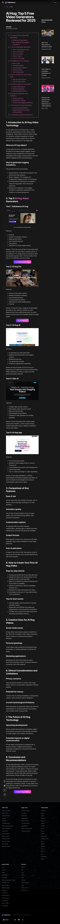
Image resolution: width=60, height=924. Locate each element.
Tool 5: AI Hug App (18, 58)
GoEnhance (43, 810)
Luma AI (43, 823)
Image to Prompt (24, 820)
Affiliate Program (25, 882)
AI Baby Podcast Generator (7, 825)
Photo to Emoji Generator (26, 828)
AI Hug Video (22, 198)
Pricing (22, 875)
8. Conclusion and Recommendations (21, 115)
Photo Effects (24, 815)
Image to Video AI (5, 833)
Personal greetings (18, 89)
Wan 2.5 (42, 849)
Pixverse (42, 851)
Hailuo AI (43, 820)
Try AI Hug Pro (22, 320)
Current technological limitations (23, 102)
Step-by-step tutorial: (19, 79)
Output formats (17, 70)
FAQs (22, 877)
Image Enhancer (24, 818)
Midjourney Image (5, 887)
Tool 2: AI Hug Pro (18, 52)
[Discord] (19, 919)
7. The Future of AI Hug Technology (21, 105)
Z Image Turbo (5, 900)
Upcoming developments (20, 108)
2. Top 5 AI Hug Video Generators (20, 47)
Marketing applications (20, 91)
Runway (42, 815)
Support (23, 867)
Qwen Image (4, 877)
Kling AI (43, 813)
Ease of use (16, 63)
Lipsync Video (5, 831)
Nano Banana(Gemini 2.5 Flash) (8, 880)
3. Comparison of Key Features (19, 61)
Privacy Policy (24, 890)
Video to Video (5, 813)
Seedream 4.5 (4, 892)
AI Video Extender (6, 838)
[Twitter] (22, 919)
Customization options (20, 68)
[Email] (15, 919)
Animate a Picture (5, 836)
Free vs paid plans (18, 72)
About (22, 885)
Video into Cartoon (6, 841)
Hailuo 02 (43, 818)
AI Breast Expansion (25, 831)
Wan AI (42, 859)
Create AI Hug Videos (22, 792)
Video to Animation (6, 810)
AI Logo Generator (25, 823)
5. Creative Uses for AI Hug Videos (20, 84)
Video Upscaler (5, 843)
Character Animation (6, 828)
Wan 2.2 (42, 831)
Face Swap (4, 818)
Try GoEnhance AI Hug (22, 262)
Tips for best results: (19, 81)
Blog (7, 6)
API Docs (23, 880)
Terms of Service (24, 887)
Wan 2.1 (42, 828)
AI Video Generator (6, 815)
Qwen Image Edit (5, 898)
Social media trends (19, 87)
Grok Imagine (44, 856)
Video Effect (4, 820)
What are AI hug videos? (20, 40)
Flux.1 (3, 867)
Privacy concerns (18, 98)
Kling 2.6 (43, 846)
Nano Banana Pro (5, 882)
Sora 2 (42, 854)
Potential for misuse (19, 100)
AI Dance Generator (6, 846)
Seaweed (43, 825)
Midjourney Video (45, 838)
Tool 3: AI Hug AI (18, 54)
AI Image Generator (25, 810)
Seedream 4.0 (4, 890)
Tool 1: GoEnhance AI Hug (21, 49)
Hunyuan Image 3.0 (6, 895)
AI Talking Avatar (5, 823)
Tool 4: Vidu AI (17, 56)
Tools (22, 872)
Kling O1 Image (5, 903)
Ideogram (4, 869)
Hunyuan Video (44, 836)
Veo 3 (42, 841)
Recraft (3, 872)
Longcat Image (5, 905)
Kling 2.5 (43, 843)
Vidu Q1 (42, 833)
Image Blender (24, 825)
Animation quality (18, 65)
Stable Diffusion (5, 875)
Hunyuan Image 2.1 (6, 885)
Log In (55, 2)
